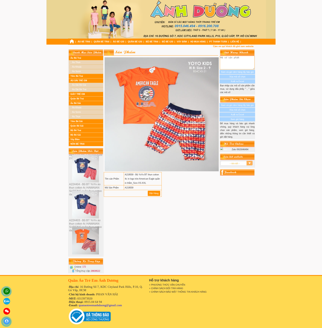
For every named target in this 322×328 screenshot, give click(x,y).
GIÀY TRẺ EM (77, 94)
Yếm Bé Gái (76, 121)
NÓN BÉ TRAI (77, 144)
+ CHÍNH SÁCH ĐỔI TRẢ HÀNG (166, 288)
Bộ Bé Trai (152, 41)
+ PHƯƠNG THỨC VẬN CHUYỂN (167, 284)
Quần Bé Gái (135, 41)
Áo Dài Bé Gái (79, 85)
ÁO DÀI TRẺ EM (78, 80)
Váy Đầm (182, 41)
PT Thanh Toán (218, 41)
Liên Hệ (234, 41)
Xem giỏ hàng (237, 119)
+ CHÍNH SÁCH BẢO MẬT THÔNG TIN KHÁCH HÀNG (178, 291)
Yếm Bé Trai (76, 76)
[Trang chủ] (71, 42)
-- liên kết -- (235, 163)
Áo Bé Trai (84, 41)
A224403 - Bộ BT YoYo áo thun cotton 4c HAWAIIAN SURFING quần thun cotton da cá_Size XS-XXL (85, 189)
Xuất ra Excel (237, 114)
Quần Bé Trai (101, 41)
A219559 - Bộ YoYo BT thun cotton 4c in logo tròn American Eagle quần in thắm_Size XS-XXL (86, 225)
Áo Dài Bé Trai (79, 89)
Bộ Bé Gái (167, 41)
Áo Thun (76, 62)
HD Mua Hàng (198, 41)
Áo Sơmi (76, 71)
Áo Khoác (77, 67)
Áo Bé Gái (118, 41)
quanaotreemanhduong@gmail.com (100, 305)
